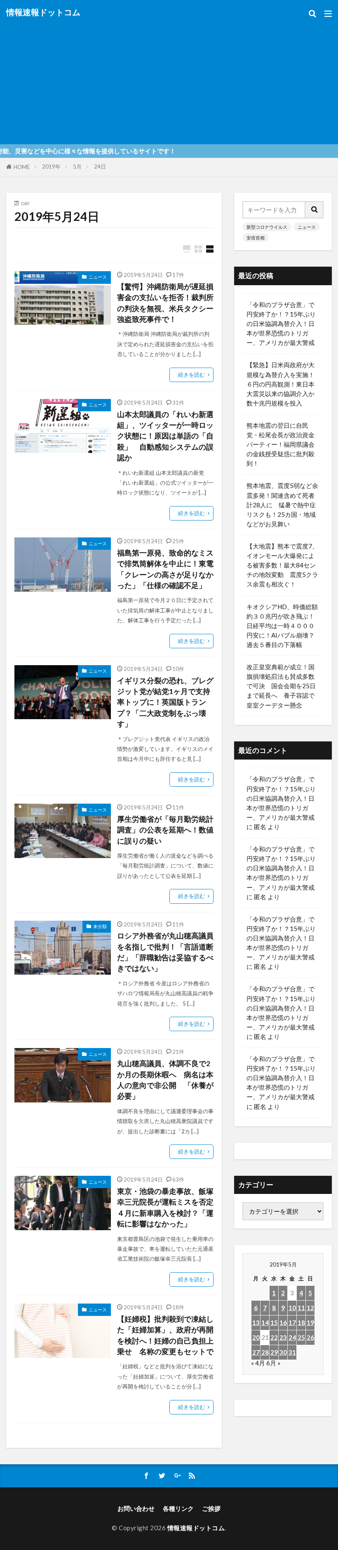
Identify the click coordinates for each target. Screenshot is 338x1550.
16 (283, 1322)
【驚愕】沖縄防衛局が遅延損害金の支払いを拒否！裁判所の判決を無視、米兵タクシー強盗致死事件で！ (165, 303)
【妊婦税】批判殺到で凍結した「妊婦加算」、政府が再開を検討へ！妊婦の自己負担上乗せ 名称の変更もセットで (165, 1335)
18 (301, 1322)
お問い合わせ (136, 1508)
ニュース (98, 276)
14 (265, 1322)
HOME (22, 167)
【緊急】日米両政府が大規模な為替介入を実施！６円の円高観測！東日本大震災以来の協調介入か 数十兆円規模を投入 (282, 383)
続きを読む (191, 374)
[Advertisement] (169, 78)
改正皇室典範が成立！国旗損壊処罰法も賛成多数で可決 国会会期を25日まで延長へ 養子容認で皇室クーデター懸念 (281, 685)
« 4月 (258, 1363)
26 (310, 1337)
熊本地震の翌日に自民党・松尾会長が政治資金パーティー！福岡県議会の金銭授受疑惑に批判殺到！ (280, 444)
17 (292, 1322)
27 (256, 1352)
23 (283, 1337)
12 (310, 1307)
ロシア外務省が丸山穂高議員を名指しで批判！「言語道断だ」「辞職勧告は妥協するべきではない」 (165, 952)
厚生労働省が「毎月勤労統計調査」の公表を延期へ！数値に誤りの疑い (165, 830)
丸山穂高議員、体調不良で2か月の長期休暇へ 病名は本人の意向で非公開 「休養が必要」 (165, 1079)
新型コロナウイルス (266, 227)
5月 (77, 166)
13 (256, 1322)
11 (301, 1307)
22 (274, 1337)
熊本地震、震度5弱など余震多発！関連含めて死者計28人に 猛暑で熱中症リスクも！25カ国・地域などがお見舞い (282, 504)
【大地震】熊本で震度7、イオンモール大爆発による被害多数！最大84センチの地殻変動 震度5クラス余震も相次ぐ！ (282, 565)
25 (301, 1337)
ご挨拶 (211, 1508)
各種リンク (178, 1508)
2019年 (51, 166)
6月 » (273, 1363)
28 (265, 1352)
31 (292, 1352)
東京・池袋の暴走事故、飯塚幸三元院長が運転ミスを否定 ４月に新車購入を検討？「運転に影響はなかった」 (165, 1207)
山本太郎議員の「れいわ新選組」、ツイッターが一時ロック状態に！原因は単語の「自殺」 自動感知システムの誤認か (165, 436)
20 (256, 1337)
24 (292, 1337)
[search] (314, 209)
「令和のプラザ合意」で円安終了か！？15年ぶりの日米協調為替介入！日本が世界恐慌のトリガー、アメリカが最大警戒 (281, 323)
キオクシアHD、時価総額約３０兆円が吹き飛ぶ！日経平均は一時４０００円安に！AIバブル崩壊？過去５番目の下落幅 (282, 625)
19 (310, 1322)
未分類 (100, 926)
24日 (100, 166)
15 (274, 1322)
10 (292, 1307)
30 (283, 1352)
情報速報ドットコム (43, 12)
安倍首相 (255, 237)
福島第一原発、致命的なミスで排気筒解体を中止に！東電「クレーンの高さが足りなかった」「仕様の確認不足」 (165, 569)
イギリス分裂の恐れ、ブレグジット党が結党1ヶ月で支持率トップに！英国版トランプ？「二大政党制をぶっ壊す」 (165, 702)
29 (274, 1352)
